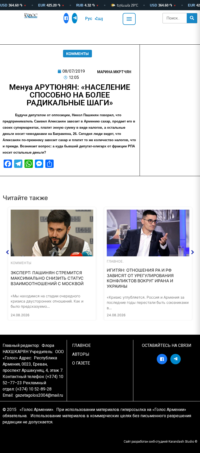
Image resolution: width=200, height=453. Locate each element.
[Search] (192, 18)
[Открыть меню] (129, 19)
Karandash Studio (181, 441)
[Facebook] (66, 18)
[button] (7, 252)
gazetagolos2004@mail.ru (39, 395)
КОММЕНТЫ (77, 53)
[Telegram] (74, 18)
